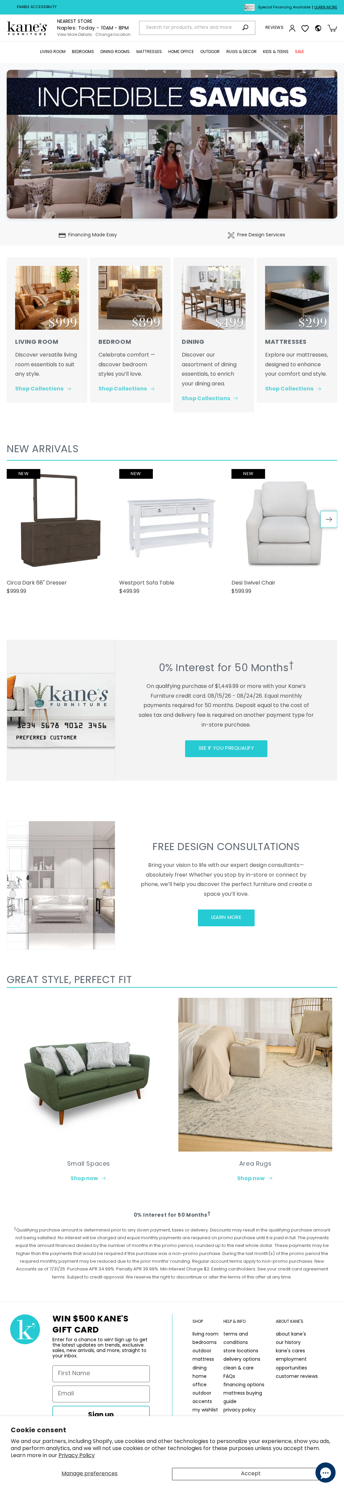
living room (205, 1334)
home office (199, 1381)
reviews (274, 28)
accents (202, 1401)
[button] (52, 52)
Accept (251, 1474)
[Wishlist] (305, 28)
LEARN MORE (226, 917)
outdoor (201, 1351)
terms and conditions (235, 1338)
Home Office (181, 52)
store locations (240, 1351)
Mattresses (149, 52)
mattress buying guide (242, 1397)
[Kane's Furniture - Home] (27, 28)
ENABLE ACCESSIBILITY (37, 7)
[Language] (318, 28)
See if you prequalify (226, 748)
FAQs (229, 1376)
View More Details (74, 35)
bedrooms (204, 1342)
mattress (203, 1359)
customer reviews (297, 1376)
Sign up (101, 1415)
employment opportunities (291, 1363)
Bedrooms (83, 52)
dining (199, 1368)
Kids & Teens (276, 52)
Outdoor (210, 52)
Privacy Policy (76, 1455)
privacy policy (239, 1410)
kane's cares (290, 1351)
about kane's (291, 1334)
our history (288, 1342)
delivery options (241, 1359)
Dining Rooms (115, 52)
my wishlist (205, 1410)
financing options (243, 1385)
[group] (60, 535)
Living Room (53, 52)
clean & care (238, 1368)
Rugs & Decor (241, 52)
